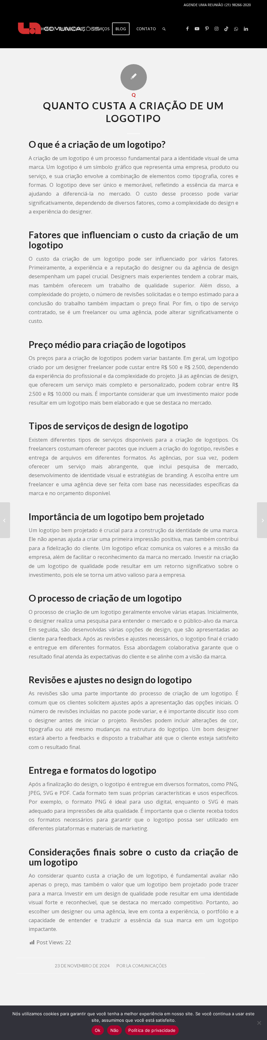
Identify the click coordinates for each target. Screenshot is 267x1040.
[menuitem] (46, 29)
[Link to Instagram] (216, 29)
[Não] (259, 1022)
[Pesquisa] (164, 29)
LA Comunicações (146, 965)
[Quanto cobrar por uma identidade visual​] (5, 520)
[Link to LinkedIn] (246, 29)
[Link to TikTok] (226, 29)
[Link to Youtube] (197, 29)
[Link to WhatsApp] (236, 29)
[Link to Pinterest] (207, 29)
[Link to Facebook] (187, 29)
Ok (98, 1030)
